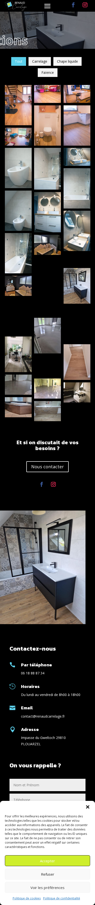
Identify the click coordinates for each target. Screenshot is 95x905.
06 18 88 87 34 (32, 673)
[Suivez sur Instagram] (85, 5)
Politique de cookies (27, 898)
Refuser (47, 874)
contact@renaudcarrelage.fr (43, 716)
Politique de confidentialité (61, 898)
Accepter (47, 860)
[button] (87, 806)
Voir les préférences (47, 887)
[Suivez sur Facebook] (73, 5)
